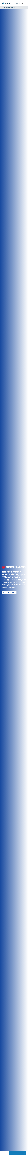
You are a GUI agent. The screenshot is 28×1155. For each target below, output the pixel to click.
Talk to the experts (9, 592)
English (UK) (20, 3)
